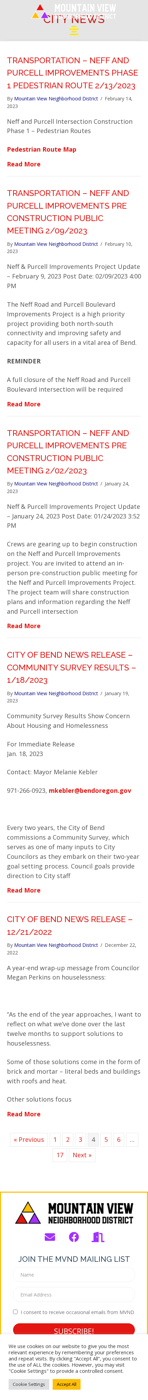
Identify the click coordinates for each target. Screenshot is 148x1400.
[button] (50, 1237)
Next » (82, 1155)
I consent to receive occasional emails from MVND (77, 1312)
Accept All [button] (66, 1384)
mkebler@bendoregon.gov (90, 790)
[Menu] (74, 31)
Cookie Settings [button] (29, 1384)
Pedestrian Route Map (41, 149)
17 (59, 1155)
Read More (24, 164)
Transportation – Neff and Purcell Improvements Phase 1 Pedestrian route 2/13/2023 (72, 72)
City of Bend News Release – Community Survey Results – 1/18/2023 (71, 667)
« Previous (29, 1139)
